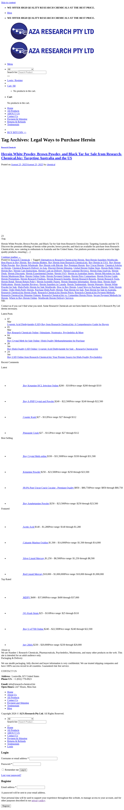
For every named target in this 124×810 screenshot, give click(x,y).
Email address (8, 787)
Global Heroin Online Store (86, 268)
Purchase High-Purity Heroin (49, 290)
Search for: (12, 72)
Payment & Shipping (17, 119)
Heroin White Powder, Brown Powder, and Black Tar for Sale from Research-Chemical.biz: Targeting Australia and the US (61, 156)
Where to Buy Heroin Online (23, 298)
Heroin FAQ (60, 273)
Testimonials (13, 124)
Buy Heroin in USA (98, 262)
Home (10, 108)
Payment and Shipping (18, 703)
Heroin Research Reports (84, 279)
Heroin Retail (7, 281)
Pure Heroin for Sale (74, 290)
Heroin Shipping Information (75, 281)
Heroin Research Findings (33, 279)
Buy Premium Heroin (74, 265)
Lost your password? (11, 775)
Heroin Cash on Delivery (50, 270)
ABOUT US (13, 113)
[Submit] (8, 76)
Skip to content (8, 2)
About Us (12, 694)
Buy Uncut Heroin (95, 265)
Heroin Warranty (95, 284)
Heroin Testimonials (76, 284)
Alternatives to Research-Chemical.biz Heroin (62, 260)
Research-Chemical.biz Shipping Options (21, 295)
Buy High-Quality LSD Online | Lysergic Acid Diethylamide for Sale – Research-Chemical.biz (52, 349)
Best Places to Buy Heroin (13, 262)
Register (6, 806)
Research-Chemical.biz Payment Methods (95, 292)
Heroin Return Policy (25, 281)
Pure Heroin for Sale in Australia (100, 290)
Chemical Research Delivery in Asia (29, 268)
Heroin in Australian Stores (81, 273)
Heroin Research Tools (108, 279)
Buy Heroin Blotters (37, 262)
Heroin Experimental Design (39, 273)
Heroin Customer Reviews (76, 270)
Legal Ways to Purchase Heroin (92, 287)
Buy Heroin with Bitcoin (51, 265)
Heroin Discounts (16, 273)
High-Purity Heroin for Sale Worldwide (37, 287)
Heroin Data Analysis (100, 270)
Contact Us (12, 116)
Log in (23, 770)
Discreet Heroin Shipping (60, 268)
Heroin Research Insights (59, 279)
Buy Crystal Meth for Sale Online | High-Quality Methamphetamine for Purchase (46, 340)
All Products (13, 111)
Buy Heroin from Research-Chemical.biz (67, 262)
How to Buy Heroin (66, 287)
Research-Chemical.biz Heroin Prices (55, 292)
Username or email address (15, 758)
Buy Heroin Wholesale (27, 265)
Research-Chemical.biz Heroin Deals (19, 292)
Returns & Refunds (16, 121)
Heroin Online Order (35, 276)
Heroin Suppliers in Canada (52, 284)
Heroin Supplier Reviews (26, 284)
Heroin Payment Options (58, 276)
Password (6, 764)
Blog (9, 13)
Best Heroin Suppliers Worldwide (101, 260)
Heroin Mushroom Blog (12, 276)
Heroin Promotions (10, 279)
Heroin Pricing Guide (107, 276)
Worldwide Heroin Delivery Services (55, 298)
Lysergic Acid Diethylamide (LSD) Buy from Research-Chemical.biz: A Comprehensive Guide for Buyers (58, 324)
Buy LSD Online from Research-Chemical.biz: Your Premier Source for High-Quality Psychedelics (54, 357)
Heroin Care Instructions (25, 270)
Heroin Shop (96, 281)
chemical (51, 164)
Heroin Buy (6, 270)
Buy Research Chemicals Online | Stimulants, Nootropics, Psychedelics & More (45, 332)
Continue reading (11, 257)
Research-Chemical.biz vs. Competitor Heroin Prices (67, 295)
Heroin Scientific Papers (48, 281)
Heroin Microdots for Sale (107, 273)
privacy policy (38, 800)
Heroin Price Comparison (83, 276)
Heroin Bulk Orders (110, 268)
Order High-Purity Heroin (21, 290)
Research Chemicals (8, 147)
